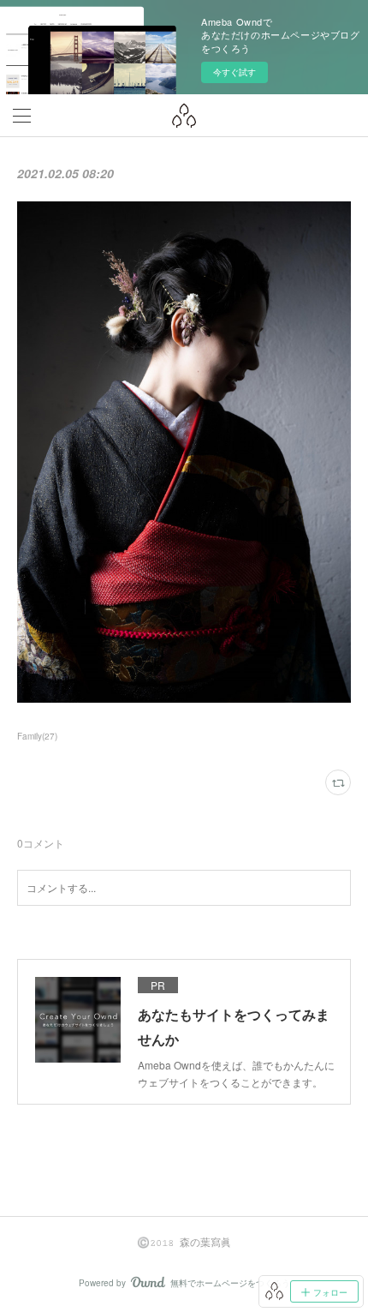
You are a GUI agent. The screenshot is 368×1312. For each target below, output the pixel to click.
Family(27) (37, 736)
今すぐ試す (234, 72)
